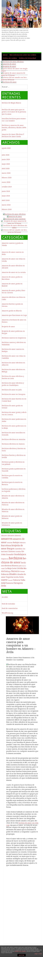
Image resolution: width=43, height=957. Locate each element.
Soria (21, 577)
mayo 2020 (6, 164)
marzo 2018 (6, 205)
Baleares (23, 542)
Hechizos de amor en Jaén (12, 390)
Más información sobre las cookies (23, 55)
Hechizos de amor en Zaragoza (13, 394)
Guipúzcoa (4, 559)
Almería (18, 535)
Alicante (10, 535)
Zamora (9, 583)
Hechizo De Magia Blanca (11, 103)
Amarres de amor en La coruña (14, 272)
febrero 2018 (6, 209)
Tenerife (10, 580)
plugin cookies (38, 953)
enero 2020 (6, 182)
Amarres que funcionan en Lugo (14, 315)
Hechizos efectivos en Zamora (13, 444)
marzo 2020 (6, 173)
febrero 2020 (6, 178)
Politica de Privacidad (27, 58)
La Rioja (8, 568)
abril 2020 (5, 168)
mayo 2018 (6, 196)
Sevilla (16, 577)
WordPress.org (7, 613)
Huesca (15, 565)
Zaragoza (18, 582)
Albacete (4, 536)
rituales (13, 574)
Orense (22, 571)
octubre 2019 (7, 187)
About (5, 55)
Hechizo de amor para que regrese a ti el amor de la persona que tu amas (14, 111)
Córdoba (18, 552)
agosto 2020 (6, 148)
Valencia (16, 580)
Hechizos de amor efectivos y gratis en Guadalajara (13, 384)
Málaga (8, 571)
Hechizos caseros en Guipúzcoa (14, 338)
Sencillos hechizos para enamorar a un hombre (14, 119)
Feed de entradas (8, 604)
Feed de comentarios (10, 608)
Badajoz (16, 542)
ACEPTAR (21, 955)
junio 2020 (6, 159)
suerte (4, 579)
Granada (9, 554)
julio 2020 (5, 155)
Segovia (9, 577)
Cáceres (11, 551)
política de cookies (20, 951)
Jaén (20, 566)
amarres (6, 539)
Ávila (3, 585)
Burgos (10, 548)
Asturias (9, 543)
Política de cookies (10, 58)
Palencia (4, 574)
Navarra (15, 571)
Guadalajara (20, 554)
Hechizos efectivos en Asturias (13, 439)
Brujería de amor (8, 326)
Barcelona (6, 545)
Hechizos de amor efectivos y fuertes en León (13, 377)
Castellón (18, 549)
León (14, 568)
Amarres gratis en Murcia (12, 311)
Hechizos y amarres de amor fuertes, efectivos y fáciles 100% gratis (14, 127)
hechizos (15, 558)
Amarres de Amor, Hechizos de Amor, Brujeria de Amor (13, 22)
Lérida (20, 568)
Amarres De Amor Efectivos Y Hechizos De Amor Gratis (13, 135)
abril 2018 (5, 200)
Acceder (5, 597)
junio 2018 (6, 191)
